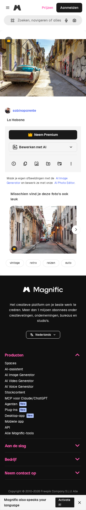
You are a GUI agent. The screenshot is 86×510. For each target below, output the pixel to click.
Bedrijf (10, 459)
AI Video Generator (19, 381)
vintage (15, 263)
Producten (14, 354)
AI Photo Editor (64, 183)
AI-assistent (14, 369)
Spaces (10, 363)
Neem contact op (20, 472)
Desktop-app (19, 416)
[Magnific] (43, 290)
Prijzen (47, 7)
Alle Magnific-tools (19, 433)
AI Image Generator (20, 375)
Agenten (15, 404)
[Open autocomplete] (10, 20)
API (7, 427)
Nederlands (43, 335)
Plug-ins (15, 410)
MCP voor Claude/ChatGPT (26, 398)
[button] (43, 335)
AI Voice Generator (19, 386)
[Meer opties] (71, 163)
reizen (51, 263)
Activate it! (64, 502)
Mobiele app (14, 421)
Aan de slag (15, 445)
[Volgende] (76, 230)
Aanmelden (69, 7)
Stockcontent (15, 392)
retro (33, 263)
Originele (31, 41)
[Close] (79, 502)
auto (68, 263)
